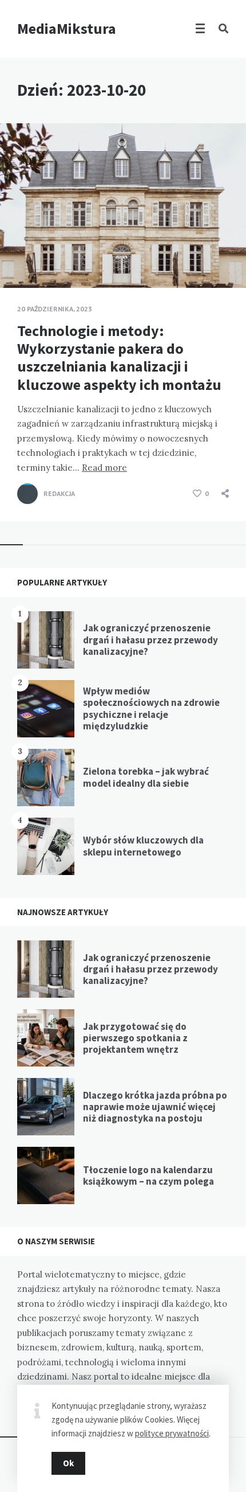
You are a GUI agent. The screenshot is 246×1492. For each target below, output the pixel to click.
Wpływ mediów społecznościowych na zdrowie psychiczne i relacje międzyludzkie (151, 708)
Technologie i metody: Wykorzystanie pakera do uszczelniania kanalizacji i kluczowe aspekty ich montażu (119, 357)
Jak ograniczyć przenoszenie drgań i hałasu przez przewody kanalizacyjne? (150, 640)
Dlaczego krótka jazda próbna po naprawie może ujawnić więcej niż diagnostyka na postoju (155, 1107)
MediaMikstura (66, 28)
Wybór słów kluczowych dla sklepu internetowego (143, 846)
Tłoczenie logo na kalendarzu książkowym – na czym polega (148, 1175)
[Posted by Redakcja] (27, 493)
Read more (104, 467)
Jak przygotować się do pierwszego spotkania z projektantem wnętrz (135, 1038)
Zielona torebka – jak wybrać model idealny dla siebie (146, 777)
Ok (68, 1463)
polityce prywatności (172, 1433)
